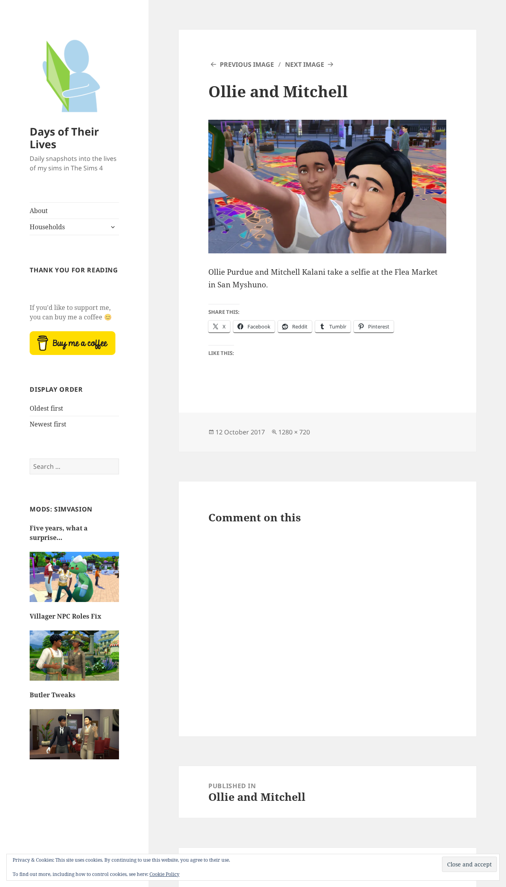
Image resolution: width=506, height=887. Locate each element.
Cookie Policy (164, 874)
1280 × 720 (294, 432)
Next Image (304, 64)
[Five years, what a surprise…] (74, 580)
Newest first (48, 424)
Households (47, 227)
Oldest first (46, 408)
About (39, 210)
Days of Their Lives (64, 137)
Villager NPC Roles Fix (65, 616)
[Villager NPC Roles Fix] (74, 659)
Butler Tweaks (53, 695)
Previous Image (247, 64)
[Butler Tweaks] (74, 738)
